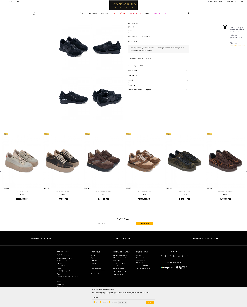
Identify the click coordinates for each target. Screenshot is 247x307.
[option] (21, 167)
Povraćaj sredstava (142, 265)
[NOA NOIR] (6, 188)
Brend (130, 80)
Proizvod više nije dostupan (140, 59)
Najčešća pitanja (118, 269)
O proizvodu (132, 71)
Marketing (114, 302)
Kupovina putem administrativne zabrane (98, 270)
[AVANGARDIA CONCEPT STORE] (123, 6)
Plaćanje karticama (119, 271)
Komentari (132, 85)
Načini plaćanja (118, 274)
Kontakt (93, 263)
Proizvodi (77, 17)
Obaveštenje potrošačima (121, 258)
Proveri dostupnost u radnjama (139, 90)
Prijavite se (144, 223)
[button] (189, 13)
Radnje (93, 266)
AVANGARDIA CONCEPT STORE (65, 17)
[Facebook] (161, 256)
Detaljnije (95, 297)
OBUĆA (83, 17)
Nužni (97, 302)
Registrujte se (228, 1)
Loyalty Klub (95, 273)
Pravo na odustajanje (143, 268)
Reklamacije (140, 263)
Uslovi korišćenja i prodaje (121, 266)
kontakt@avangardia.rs (237, 45)
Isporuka (138, 255)
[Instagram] (170, 256)
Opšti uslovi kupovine (120, 255)
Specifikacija (132, 75)
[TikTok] (187, 256)
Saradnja (94, 260)
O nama (93, 255)
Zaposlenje (94, 258)
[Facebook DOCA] (165, 256)
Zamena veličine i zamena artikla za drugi (144, 259)
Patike (88, 17)
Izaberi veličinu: (133, 41)
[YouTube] (183, 256)
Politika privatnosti (119, 263)
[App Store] (182, 267)
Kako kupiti (116, 260)
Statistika (105, 302)
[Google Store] (167, 267)
